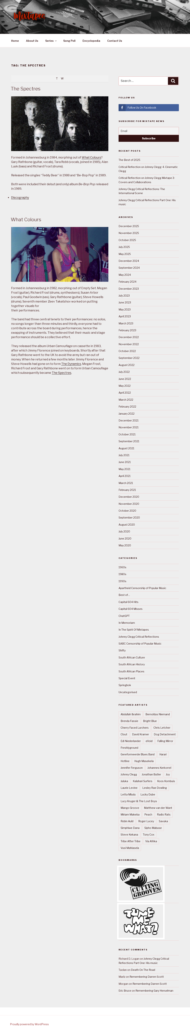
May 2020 (125, 545)
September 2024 (129, 267)
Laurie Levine (129, 787)
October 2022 (127, 351)
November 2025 (129, 233)
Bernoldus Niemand (157, 714)
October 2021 (127, 434)
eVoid (149, 741)
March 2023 (126, 323)
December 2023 (129, 288)
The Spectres (25, 88)
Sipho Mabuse (153, 827)
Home (15, 40)
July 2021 (124, 455)
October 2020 (127, 510)
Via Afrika (151, 841)
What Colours (91, 157)
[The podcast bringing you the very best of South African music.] (141, 936)
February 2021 (127, 489)
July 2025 (124, 247)
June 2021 (125, 462)
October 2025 (127, 240)
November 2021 (128, 427)
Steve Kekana (129, 834)
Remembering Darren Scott (147, 976)
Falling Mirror (165, 741)
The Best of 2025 (129, 159)
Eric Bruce (125, 990)
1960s (122, 567)
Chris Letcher (161, 727)
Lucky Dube (147, 794)
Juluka (124, 781)
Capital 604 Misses (130, 608)
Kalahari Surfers (142, 781)
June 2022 (125, 378)
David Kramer (140, 734)
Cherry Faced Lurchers (135, 727)
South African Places (131, 671)
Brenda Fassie (129, 721)
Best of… (124, 594)
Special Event (127, 678)
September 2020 (129, 517)
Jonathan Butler (151, 774)
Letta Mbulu (128, 794)
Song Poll (69, 40)
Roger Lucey (146, 821)
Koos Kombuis (166, 781)
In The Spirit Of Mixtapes (134, 629)
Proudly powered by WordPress (29, 1024)
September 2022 (129, 357)
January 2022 (127, 413)
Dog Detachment (165, 734)
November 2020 (129, 503)
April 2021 (124, 476)
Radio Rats (164, 814)
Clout (124, 734)
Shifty (122, 650)
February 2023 (127, 330)
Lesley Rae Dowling (154, 787)
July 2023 (124, 295)
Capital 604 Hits (128, 602)
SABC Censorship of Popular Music (140, 643)
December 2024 (129, 260)
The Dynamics (71, 364)
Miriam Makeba (130, 814)
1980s (122, 574)
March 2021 (126, 483)
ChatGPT (124, 615)
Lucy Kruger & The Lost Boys (139, 801)
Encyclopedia (91, 40)
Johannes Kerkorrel (159, 767)
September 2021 (129, 441)
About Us (32, 40)
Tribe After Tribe (130, 841)
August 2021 (126, 448)
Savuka (163, 821)
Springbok (125, 685)
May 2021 (124, 469)
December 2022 (129, 337)
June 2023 (125, 302)
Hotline (125, 761)
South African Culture (132, 657)
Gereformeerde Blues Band (138, 754)
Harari (163, 754)
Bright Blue (150, 721)
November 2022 (129, 344)
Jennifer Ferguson (132, 767)
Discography (20, 197)
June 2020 (125, 538)
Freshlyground (129, 747)
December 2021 (128, 420)
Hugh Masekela (144, 761)
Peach (148, 814)
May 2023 (125, 309)
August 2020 (127, 524)
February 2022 (127, 406)
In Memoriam (127, 622)
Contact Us (114, 40)
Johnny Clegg (129, 774)
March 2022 (126, 399)
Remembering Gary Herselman (154, 990)
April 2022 (125, 392)
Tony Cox (148, 834)
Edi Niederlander (131, 741)
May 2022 (125, 385)
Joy (168, 774)
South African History (132, 664)
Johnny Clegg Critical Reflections (139, 636)
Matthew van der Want (158, 807)
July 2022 (124, 371)
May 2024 (125, 274)
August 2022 (127, 365)
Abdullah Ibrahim (131, 714)
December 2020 (129, 496)
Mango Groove (130, 807)
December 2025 (129, 226)
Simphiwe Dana (130, 827)
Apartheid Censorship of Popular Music (142, 588)
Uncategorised (128, 692)
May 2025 (125, 254)
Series (49, 40)
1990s (122, 581)
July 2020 (124, 531)
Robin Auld (127, 821)
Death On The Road (143, 969)
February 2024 (127, 281)
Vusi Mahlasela (130, 847)
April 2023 (125, 316)
